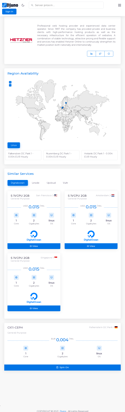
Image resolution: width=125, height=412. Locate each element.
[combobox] (66, 5)
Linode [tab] (35, 182)
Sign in (9, 11)
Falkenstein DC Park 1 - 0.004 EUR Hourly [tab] (20, 155)
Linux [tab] (14, 145)
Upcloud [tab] (51, 182)
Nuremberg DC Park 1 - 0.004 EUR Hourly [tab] (59, 155)
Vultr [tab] (65, 182)
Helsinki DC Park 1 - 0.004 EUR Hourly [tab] (98, 155)
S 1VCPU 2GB (20, 195)
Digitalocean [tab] (18, 182)
